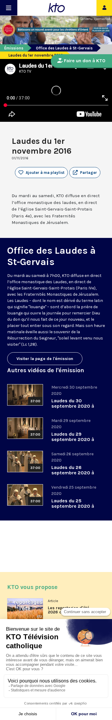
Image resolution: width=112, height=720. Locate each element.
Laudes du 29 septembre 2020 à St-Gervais (72, 439)
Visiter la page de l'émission (44, 358)
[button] (84, 172)
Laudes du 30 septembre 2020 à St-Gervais (72, 406)
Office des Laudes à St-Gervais (64, 48)
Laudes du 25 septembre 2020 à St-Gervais (72, 506)
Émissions (13, 48)
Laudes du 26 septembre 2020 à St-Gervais (72, 473)
